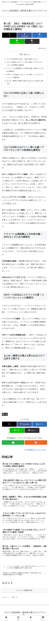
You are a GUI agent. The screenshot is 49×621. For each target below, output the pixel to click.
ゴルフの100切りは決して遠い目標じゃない (22, 59)
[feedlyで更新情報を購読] (13, 442)
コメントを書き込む (24, 590)
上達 (5, 414)
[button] (32, 41)
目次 (21, 54)
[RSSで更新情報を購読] (36, 442)
